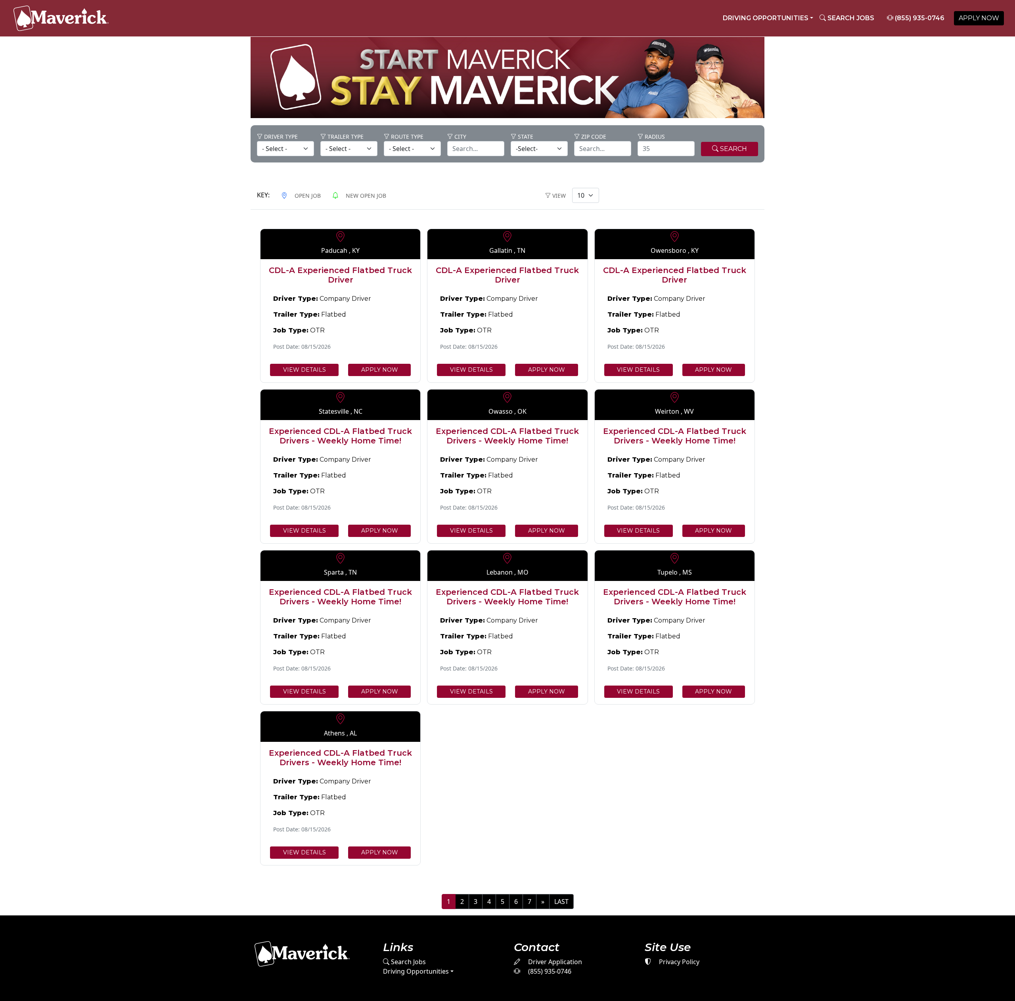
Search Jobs (407, 961)
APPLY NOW (979, 18)
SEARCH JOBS (850, 18)
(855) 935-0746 (918, 18)
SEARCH (732, 149)
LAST (561, 901)
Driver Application (554, 961)
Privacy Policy (678, 961)
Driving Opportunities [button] (765, 18)
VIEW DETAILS (304, 369)
